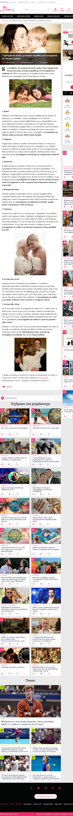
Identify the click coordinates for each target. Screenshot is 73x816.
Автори (11, 804)
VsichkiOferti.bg (4, 2)
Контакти (18, 804)
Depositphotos (27, 804)
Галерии (62, 11)
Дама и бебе (39, 16)
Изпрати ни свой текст (46, 796)
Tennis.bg (33, 2)
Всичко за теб (7, 16)
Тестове (68, 11)
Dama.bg (13, 2)
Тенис (30, 680)
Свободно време (23, 16)
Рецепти (55, 11)
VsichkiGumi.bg (42, 2)
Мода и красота (53, 16)
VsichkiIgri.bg (52, 2)
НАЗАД (8, 387)
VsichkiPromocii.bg (23, 2)
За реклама (3, 804)
